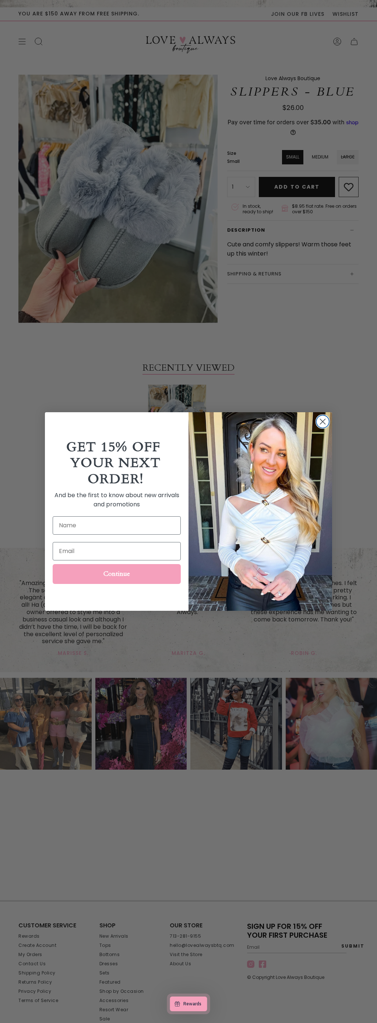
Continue (116, 573)
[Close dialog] (322, 421)
